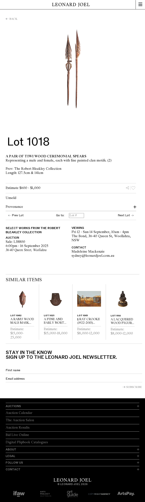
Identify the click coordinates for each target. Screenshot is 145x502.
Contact (13, 469)
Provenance (14, 207)
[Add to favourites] (133, 188)
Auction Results (17, 428)
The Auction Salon (20, 420)
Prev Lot (18, 215)
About (11, 449)
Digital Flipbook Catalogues (27, 442)
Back (13, 19)
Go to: (60, 215)
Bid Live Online (17, 435)
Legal (10, 456)
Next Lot (124, 215)
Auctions (13, 406)
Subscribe (134, 387)
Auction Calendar (19, 413)
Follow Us (14, 463)
